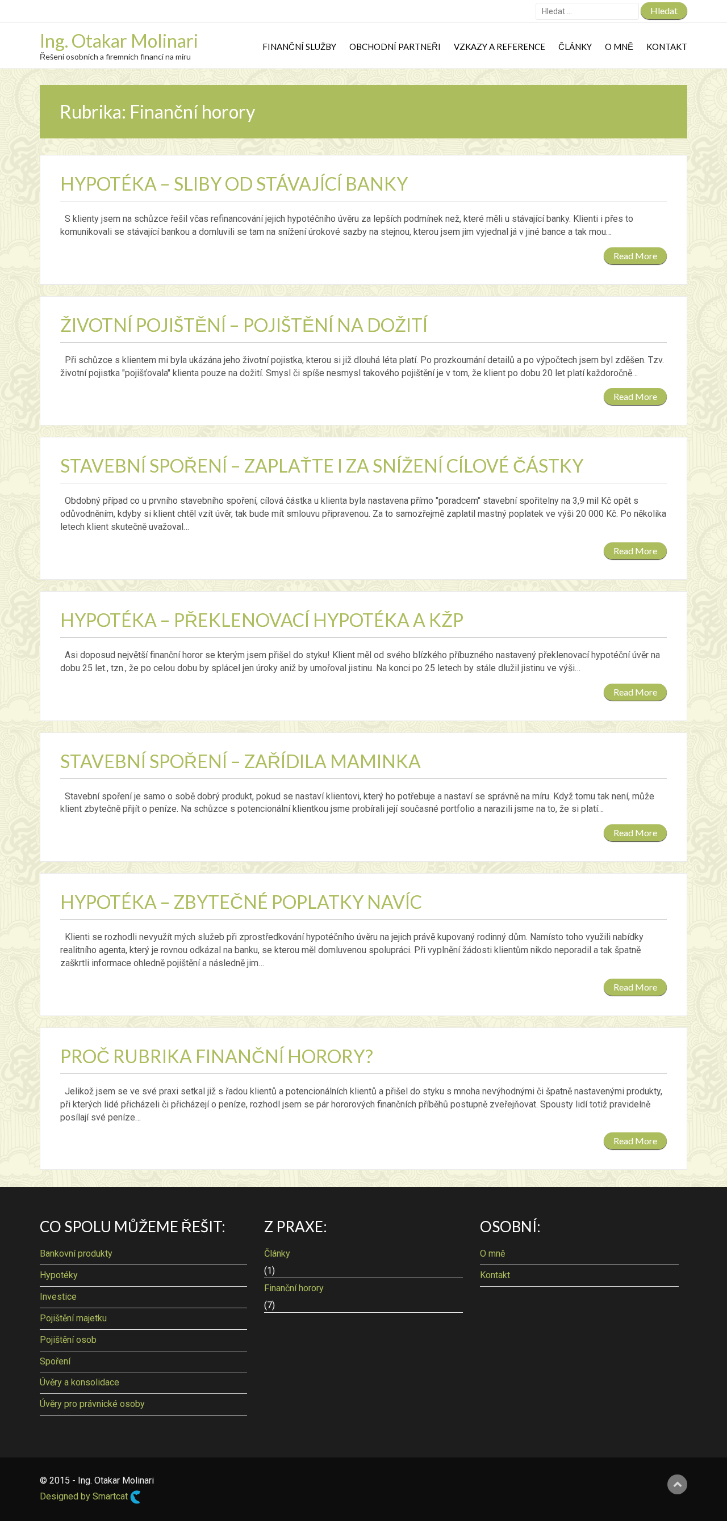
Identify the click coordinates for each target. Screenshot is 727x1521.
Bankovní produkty (76, 1253)
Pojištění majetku (73, 1318)
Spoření (55, 1361)
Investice (58, 1296)
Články (575, 46)
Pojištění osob (68, 1339)
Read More (635, 255)
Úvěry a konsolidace (79, 1382)
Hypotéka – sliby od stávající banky (234, 183)
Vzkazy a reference (499, 46)
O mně (619, 46)
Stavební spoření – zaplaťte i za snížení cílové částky (321, 465)
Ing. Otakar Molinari (119, 41)
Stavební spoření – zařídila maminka (240, 761)
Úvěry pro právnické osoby (92, 1403)
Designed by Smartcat (85, 1496)
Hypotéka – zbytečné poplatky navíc (241, 902)
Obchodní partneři (395, 46)
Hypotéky (59, 1275)
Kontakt (666, 46)
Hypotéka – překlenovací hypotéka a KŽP (261, 620)
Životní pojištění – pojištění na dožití (244, 325)
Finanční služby (299, 46)
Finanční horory (294, 1288)
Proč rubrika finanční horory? (216, 1056)
